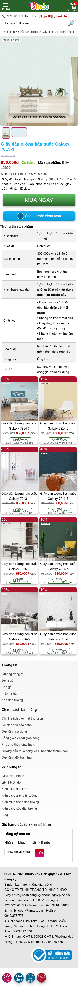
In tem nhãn (10, 693)
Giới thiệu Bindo (13, 776)
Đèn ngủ (7, 680)
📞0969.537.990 (12, 16)
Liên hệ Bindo (11, 782)
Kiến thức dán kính (15, 789)
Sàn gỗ (6, 687)
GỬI (40, 853)
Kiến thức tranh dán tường (20, 802)
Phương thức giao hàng (18, 744)
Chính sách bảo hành (17, 725)
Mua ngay (20, 440)
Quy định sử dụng (14, 731)
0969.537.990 (22, 931)
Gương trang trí (13, 674)
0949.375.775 (13, 916)
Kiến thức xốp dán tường (19, 808)
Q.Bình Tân (60, 16)
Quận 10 (45, 16)
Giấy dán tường (28, 31)
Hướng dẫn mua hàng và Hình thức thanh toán (35, 751)
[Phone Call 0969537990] (7, 978)
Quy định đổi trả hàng (17, 757)
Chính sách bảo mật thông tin (22, 718)
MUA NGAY (39, 200)
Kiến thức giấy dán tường (19, 795)
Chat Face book (30, 978)
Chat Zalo (19, 978)
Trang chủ (8, 31)
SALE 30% (41, 978)
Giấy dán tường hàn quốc (58, 31)
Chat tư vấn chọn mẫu (40, 216)
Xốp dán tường (12, 700)
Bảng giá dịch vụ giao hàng (20, 738)
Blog (5, 815)
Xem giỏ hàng (40, 824)
